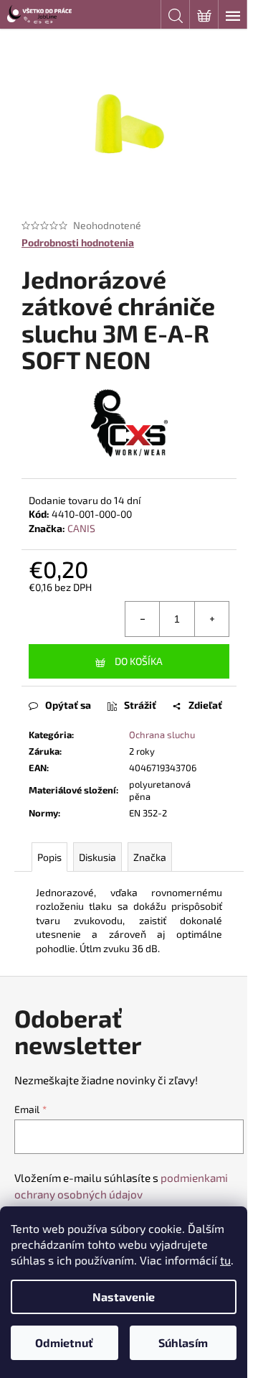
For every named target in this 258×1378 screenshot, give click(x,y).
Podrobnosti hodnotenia (78, 242)
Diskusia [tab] (97, 857)
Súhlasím (183, 1342)
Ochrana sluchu (162, 734)
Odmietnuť (64, 1342)
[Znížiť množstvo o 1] (142, 619)
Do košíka (139, 661)
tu (225, 1260)
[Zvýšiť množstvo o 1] (211, 619)
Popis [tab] (49, 857)
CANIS (81, 528)
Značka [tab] (149, 857)
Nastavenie (123, 1296)
